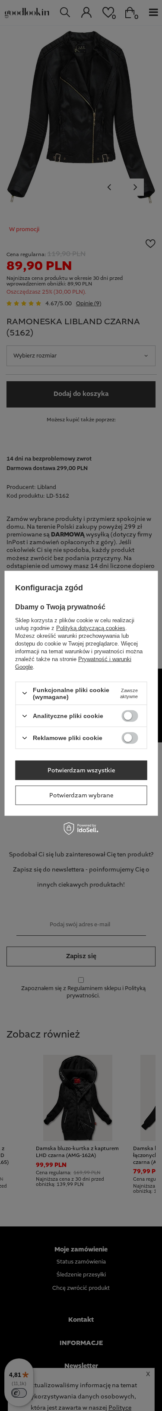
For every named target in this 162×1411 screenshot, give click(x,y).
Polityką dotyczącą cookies (90, 627)
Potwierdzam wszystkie (81, 770)
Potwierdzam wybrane (81, 795)
